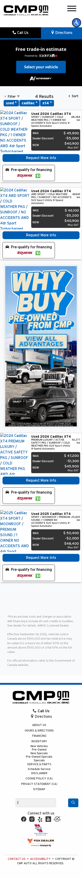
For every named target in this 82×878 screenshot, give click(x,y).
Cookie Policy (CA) (39, 778)
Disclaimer (39, 773)
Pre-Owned (39, 749)
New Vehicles (39, 746)
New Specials (39, 753)
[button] (76, 22)
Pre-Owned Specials (39, 756)
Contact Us (17, 859)
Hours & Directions (39, 730)
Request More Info (41, 158)
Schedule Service (39, 769)
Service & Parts (39, 764)
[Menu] (72, 9)
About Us (39, 725)
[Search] (73, 802)
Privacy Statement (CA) (39, 784)
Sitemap (39, 789)
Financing (39, 735)
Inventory (39, 741)
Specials (39, 760)
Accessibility (40, 859)
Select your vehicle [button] (41, 66)
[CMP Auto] (26, 10)
